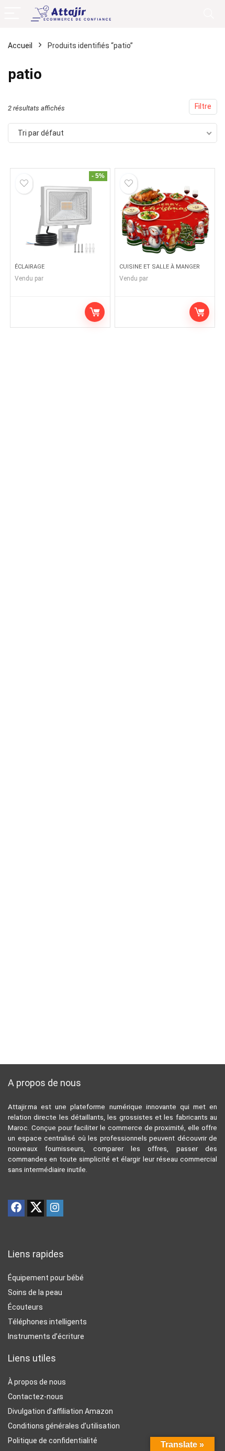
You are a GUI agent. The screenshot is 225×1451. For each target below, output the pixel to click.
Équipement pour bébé (46, 1278)
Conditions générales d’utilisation (64, 1426)
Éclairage (29, 266)
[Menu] (12, 14)
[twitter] (35, 1208)
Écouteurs (25, 1307)
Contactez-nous (35, 1396)
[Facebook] (16, 1208)
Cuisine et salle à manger (159, 266)
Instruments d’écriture (46, 1336)
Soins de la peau (35, 1292)
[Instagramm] (55, 1208)
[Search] (208, 14)
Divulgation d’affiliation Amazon (60, 1411)
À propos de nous (37, 1382)
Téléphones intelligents (47, 1322)
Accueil (20, 45)
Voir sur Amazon (95, 312)
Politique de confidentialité (52, 1440)
